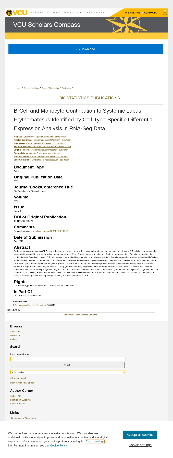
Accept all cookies (140, 434)
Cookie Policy (58, 445)
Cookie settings (94, 441)
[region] (86, 439)
